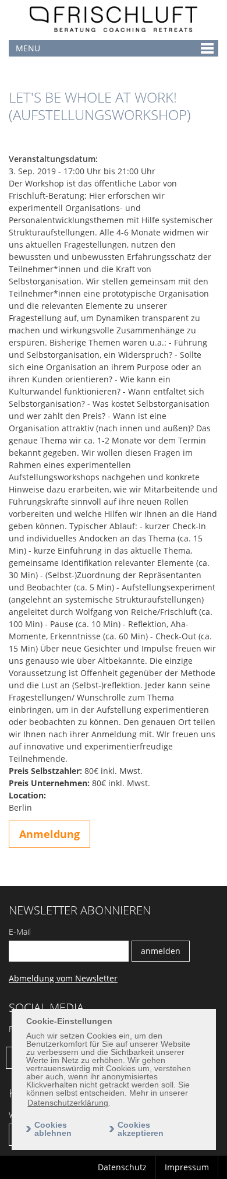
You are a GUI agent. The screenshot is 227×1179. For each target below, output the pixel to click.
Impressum (187, 1167)
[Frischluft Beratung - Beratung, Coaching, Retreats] (113, 35)
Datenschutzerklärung (67, 1102)
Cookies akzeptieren (141, 1129)
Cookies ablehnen (53, 1129)
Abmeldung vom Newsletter (63, 978)
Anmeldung (49, 834)
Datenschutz (122, 1167)
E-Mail (20, 931)
